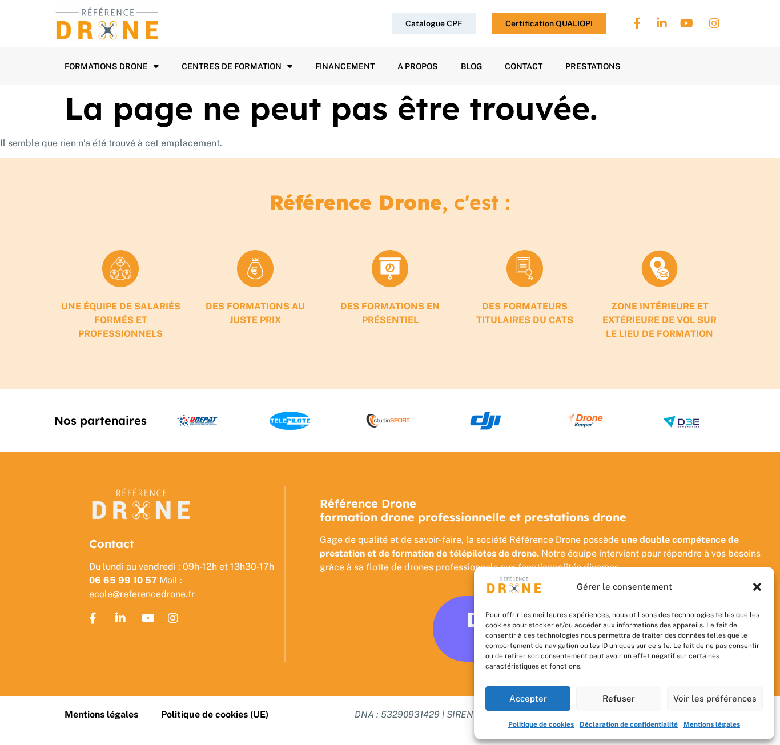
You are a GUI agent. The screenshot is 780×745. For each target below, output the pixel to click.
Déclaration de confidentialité (629, 724)
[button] (757, 587)
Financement (345, 66)
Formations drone (106, 66)
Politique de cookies (541, 724)
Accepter (528, 698)
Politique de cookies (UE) (214, 714)
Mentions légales (711, 724)
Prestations (593, 66)
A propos (417, 66)
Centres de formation (232, 66)
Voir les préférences (715, 698)
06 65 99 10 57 (123, 580)
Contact (523, 66)
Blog (471, 66)
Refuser (618, 698)
